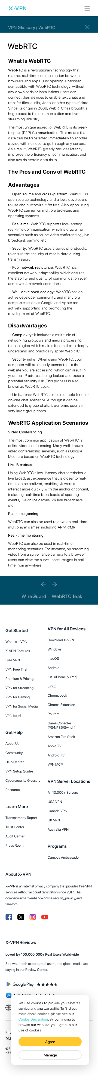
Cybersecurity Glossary (22, 780)
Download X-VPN (61, 640)
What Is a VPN (16, 642)
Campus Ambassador (64, 857)
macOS (53, 658)
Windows (55, 649)
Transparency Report (21, 818)
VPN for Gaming (17, 697)
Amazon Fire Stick (61, 737)
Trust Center (14, 827)
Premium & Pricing (19, 679)
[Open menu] (87, 8)
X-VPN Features (17, 651)
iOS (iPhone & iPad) (63, 677)
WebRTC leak (67, 596)
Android (53, 668)
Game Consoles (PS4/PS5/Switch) (61, 725)
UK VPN (54, 820)
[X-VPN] (17, 8)
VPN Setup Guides (19, 771)
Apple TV (55, 746)
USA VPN (55, 802)
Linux (52, 686)
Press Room (14, 845)
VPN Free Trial (16, 669)
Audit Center (14, 836)
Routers (53, 714)
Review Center (36, 970)
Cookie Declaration (33, 1019)
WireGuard (34, 596)
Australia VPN (58, 829)
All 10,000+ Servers (63, 792)
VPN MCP (55, 764)
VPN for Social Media (21, 706)
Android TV (56, 755)
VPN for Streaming (19, 688)
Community (14, 753)
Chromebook (57, 695)
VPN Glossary (21, 27)
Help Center (14, 762)
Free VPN (12, 660)
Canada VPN (57, 811)
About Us (12, 744)
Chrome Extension (61, 705)
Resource (12, 790)
